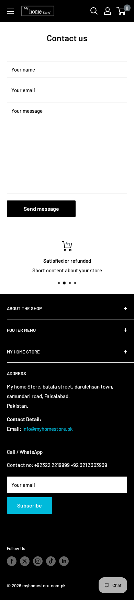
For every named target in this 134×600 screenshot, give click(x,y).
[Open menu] (10, 11)
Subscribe (29, 505)
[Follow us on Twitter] (25, 561)
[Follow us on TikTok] (51, 561)
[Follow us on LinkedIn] (64, 561)
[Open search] (94, 11)
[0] (121, 11)
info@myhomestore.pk (47, 429)
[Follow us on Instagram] (38, 561)
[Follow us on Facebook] (11, 561)
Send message (41, 208)
